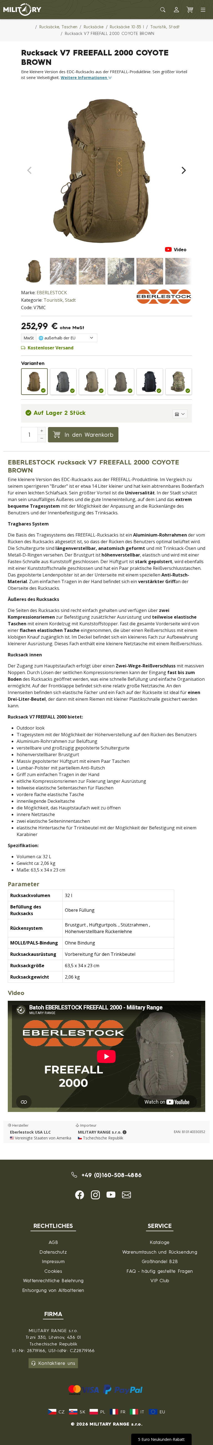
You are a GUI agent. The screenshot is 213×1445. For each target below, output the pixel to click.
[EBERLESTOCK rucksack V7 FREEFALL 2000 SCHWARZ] (150, 382)
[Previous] (30, 170)
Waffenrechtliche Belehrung (53, 1280)
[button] (176, 9)
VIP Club (159, 1280)
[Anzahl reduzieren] (41, 438)
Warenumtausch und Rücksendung (159, 1252)
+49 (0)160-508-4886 (110, 1175)
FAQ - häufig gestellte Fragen (159, 1271)
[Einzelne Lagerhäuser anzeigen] (180, 414)
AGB (53, 1242)
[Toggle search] (163, 9)
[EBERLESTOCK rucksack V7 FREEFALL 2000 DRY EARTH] (92, 382)
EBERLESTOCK (52, 292)
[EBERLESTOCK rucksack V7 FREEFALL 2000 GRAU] (63, 382)
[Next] (183, 170)
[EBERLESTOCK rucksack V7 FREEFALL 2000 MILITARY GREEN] (121, 382)
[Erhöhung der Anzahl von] (41, 431)
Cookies (53, 1271)
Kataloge (160, 1242)
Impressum (53, 1261)
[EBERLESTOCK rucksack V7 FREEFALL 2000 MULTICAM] (179, 382)
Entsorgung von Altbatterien (53, 1290)
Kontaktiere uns (56, 1363)
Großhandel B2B (160, 1261)
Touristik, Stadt (60, 300)
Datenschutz (53, 1252)
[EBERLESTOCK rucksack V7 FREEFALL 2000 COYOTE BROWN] (34, 381)
